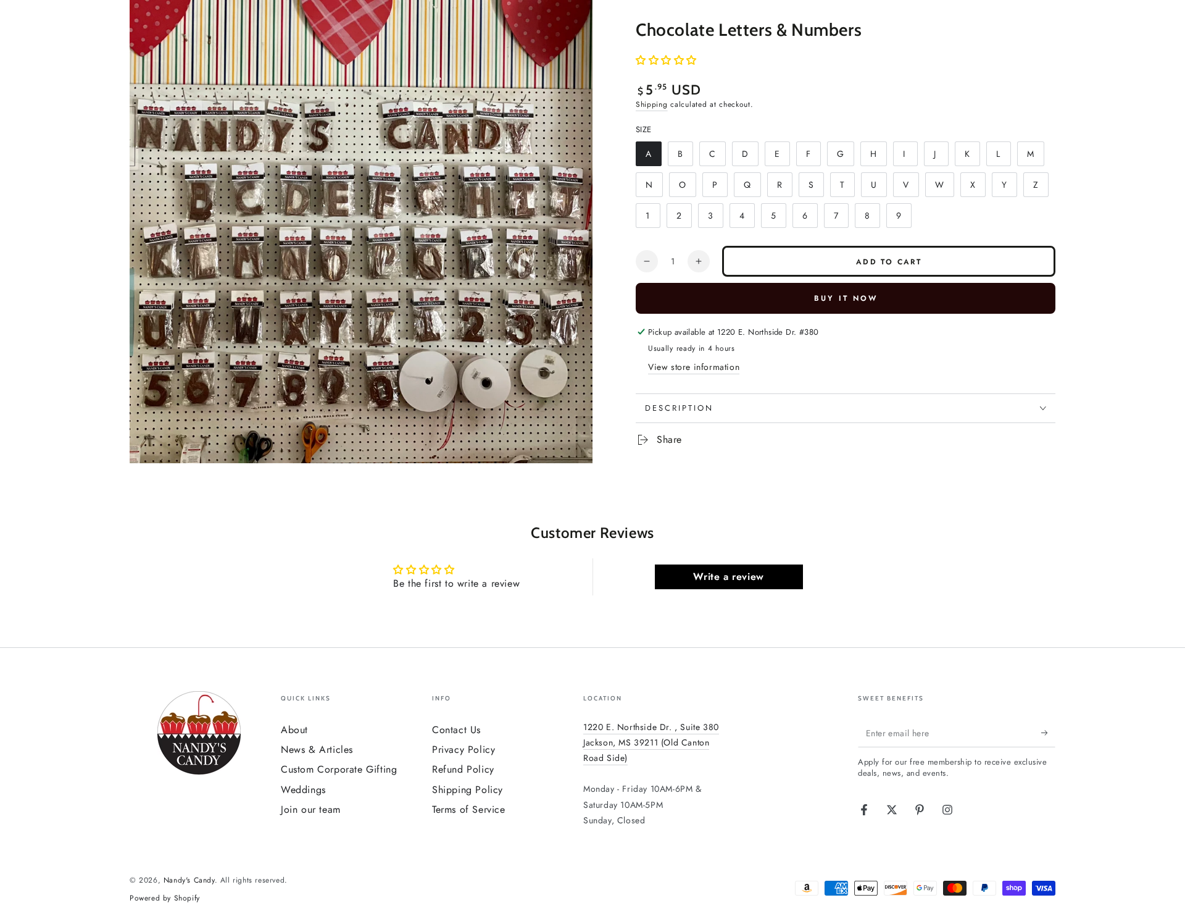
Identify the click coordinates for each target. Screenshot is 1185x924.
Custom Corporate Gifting (339, 769)
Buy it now (846, 298)
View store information (693, 367)
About (294, 730)
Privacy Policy (463, 749)
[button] (666, 60)
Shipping (652, 104)
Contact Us (456, 730)
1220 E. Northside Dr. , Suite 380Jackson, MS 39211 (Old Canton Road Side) (651, 742)
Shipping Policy (467, 790)
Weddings (303, 790)
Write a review (728, 576)
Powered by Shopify (165, 898)
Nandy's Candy (189, 880)
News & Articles (317, 749)
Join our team (311, 809)
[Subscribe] (1048, 733)
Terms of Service (468, 809)
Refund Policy (463, 769)
